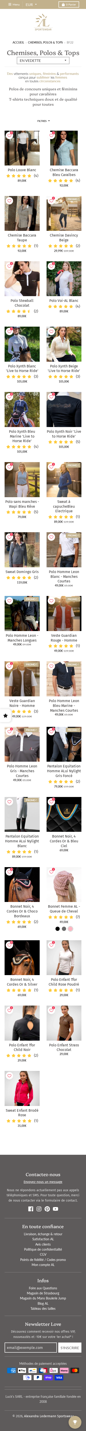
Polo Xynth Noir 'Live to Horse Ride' (64, 433)
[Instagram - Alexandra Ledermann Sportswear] (39, 1209)
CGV (43, 1254)
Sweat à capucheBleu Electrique (64, 506)
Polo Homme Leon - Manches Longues (22, 637)
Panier (71, 4)
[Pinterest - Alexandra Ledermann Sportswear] (47, 1209)
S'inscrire (70, 1348)
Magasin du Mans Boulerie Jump (43, 1298)
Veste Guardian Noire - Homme (22, 703)
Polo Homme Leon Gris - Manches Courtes (22, 771)
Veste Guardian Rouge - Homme (64, 637)
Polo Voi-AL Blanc (63, 300)
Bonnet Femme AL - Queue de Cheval (64, 908)
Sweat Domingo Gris (22, 572)
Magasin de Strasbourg (43, 1293)
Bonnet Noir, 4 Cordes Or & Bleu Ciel (64, 841)
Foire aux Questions (43, 1288)
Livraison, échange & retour (43, 1234)
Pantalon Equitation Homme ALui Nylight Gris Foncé (64, 771)
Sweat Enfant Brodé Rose (22, 1112)
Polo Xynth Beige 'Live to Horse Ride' (64, 368)
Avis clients (43, 1244)
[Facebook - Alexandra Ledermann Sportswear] (30, 1209)
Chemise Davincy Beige (64, 237)
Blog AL (43, 1303)
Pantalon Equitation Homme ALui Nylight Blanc (22, 841)
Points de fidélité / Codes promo (43, 1260)
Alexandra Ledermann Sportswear (49, 1416)
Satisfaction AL (43, 1239)
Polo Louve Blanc (22, 170)
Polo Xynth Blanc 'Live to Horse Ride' (22, 368)
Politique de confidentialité (43, 1249)
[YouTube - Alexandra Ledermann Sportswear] (55, 1209)
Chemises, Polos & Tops (45, 42)
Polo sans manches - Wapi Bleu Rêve (22, 504)
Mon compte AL (43, 1265)
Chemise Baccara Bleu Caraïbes (64, 172)
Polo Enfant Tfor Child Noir (22, 1047)
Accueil (18, 42)
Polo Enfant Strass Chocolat (64, 1047)
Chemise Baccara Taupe (22, 237)
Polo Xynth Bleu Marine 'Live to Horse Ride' (22, 436)
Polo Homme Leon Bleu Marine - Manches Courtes (64, 706)
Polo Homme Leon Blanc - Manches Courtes (64, 577)
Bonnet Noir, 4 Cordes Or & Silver (22, 982)
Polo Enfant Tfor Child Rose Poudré (64, 982)
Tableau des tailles (43, 1308)
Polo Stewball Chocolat (22, 303)
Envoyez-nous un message (43, 1182)
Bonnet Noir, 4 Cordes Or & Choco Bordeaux (22, 911)
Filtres (42, 120)
